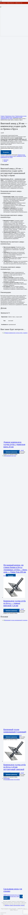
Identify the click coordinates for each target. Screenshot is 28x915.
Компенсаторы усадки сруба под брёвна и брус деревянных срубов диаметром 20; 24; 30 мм (13, 117)
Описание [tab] (5, 159)
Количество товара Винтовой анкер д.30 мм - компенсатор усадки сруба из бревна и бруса (12, 147)
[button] (11, 575)
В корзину (6, 152)
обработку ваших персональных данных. (15, 905)
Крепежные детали (10, 116)
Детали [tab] (5, 161)
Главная (2, 116)
